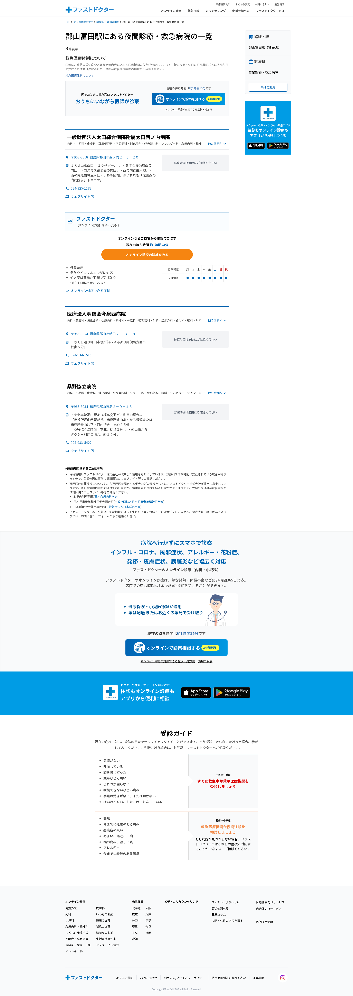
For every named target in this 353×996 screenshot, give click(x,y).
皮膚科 (100, 908)
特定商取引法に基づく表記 (229, 978)
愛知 (135, 939)
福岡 (148, 933)
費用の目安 (205, 661)
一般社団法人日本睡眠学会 (123, 507)
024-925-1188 (81, 188)
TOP (67, 22)
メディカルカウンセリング (181, 901)
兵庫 (148, 914)
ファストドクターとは (270, 11)
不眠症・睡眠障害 (76, 939)
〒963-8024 (103, 333)
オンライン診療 (171, 11)
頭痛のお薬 (103, 920)
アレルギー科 (74, 951)
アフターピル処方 (107, 945)
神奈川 (136, 920)
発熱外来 (71, 908)
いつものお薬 (104, 914)
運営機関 (279, 4)
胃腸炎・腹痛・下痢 (78, 945)
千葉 (135, 933)
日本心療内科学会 (106, 496)
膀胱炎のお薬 (104, 933)
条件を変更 (268, 87)
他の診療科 (215, 143)
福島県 (100, 22)
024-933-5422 (81, 442)
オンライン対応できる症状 (90, 290)
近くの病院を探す (83, 22)
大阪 (148, 908)
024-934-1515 (81, 355)
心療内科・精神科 (76, 926)
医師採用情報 (264, 922)
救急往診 (193, 11)
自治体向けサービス (269, 909)
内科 (68, 914)
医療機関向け (223, 4)
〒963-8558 (105, 157)
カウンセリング (216, 11)
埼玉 (135, 926)
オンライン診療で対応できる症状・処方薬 (188, 109)
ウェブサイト (80, 196)
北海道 (136, 908)
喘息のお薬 (103, 926)
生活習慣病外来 (106, 939)
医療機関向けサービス (270, 902)
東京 (135, 914)
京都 (148, 920)
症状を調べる (240, 11)
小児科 (69, 920)
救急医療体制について (79, 75)
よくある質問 (242, 4)
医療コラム (218, 914)
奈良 (148, 926)
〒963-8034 (101, 406)
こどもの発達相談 (76, 933)
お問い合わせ (262, 4)
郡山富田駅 (113, 22)
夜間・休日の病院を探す (227, 921)
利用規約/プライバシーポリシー (184, 978)
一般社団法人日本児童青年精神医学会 (139, 502)
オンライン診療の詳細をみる (147, 254)
